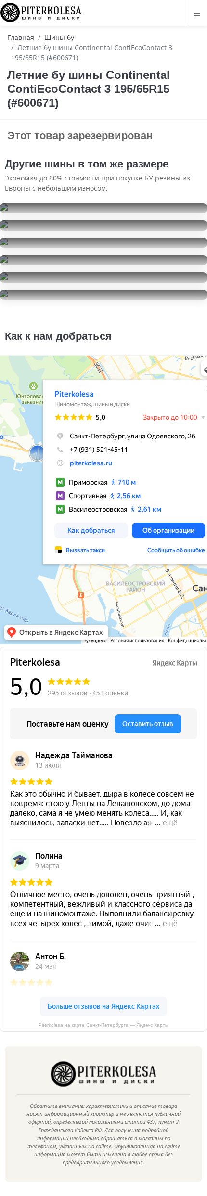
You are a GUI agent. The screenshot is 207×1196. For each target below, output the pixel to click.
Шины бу (59, 37)
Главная (20, 37)
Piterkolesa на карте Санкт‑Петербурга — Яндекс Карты (103, 1025)
